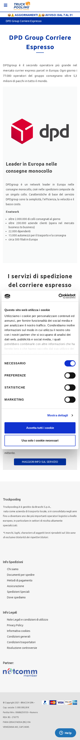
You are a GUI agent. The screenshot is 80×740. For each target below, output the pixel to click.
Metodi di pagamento (19, 580)
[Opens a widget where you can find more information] (65, 733)
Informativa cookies (18, 630)
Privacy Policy (15, 625)
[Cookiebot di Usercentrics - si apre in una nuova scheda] (59, 296)
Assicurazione (15, 586)
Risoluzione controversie (22, 647)
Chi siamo (12, 569)
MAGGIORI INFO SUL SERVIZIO (40, 461)
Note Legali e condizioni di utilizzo (27, 619)
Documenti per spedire (21, 574)
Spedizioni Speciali (18, 591)
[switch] (70, 375)
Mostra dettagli (57, 415)
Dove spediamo (16, 597)
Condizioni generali (18, 636)
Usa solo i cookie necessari (40, 440)
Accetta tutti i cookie (40, 427)
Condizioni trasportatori (21, 642)
